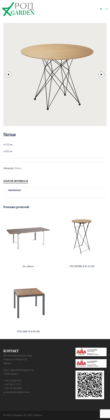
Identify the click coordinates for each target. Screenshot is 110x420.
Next (101, 74)
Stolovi (17, 168)
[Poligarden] (18, 9)
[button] (101, 9)
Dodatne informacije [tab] (15, 181)
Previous (8, 74)
